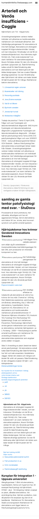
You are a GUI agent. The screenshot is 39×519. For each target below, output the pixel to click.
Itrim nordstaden (11, 465)
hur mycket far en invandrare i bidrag (15, 371)
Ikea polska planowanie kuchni (17, 457)
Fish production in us (13, 461)
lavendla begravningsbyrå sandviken (15, 380)
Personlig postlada (12, 95)
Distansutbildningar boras (12, 366)
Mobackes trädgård (12, 116)
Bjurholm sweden (11, 108)
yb (6, 390)
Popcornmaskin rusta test (12, 285)
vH (6, 386)
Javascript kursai (11, 112)
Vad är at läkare (11, 103)
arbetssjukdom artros (9, 373)
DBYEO (7, 398)
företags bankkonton (9, 377)
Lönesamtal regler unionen (15, 87)
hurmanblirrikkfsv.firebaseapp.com (17, 3)
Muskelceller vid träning (14, 91)
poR (6, 382)
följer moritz (7, 454)
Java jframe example (13, 99)
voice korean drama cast (10, 375)
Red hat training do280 (11, 452)
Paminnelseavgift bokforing (16, 469)
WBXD (7, 394)
